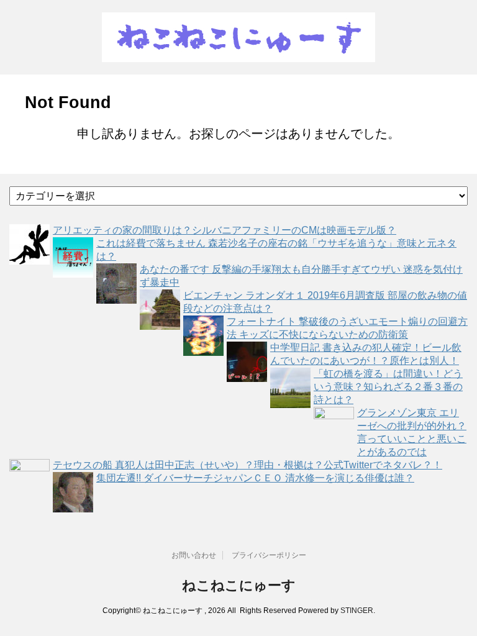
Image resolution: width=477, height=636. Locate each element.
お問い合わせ (193, 555)
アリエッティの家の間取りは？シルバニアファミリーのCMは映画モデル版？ (224, 230)
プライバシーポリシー (269, 555)
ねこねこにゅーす (239, 585)
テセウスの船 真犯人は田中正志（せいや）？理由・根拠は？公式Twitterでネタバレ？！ (247, 465)
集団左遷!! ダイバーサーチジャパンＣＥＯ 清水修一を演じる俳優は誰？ (255, 478)
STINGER (356, 610)
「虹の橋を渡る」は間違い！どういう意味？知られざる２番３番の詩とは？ (388, 386)
